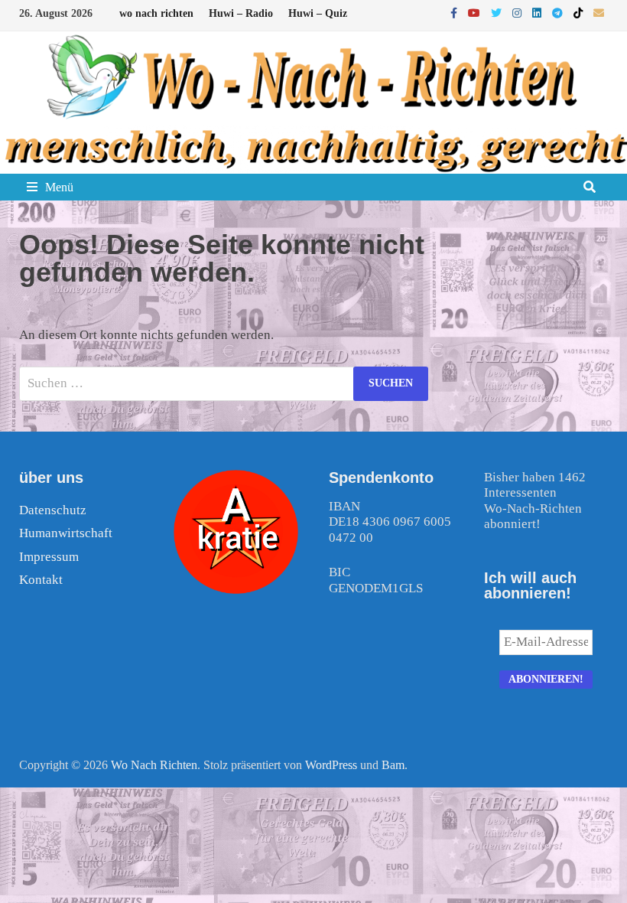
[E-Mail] (599, 12)
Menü (59, 187)
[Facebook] (455, 12)
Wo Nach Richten (154, 764)
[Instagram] (518, 12)
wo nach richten (156, 13)
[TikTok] (580, 12)
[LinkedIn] (538, 12)
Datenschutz (52, 510)
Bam (393, 764)
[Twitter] (497, 12)
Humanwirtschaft (65, 533)
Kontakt (41, 579)
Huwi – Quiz (317, 13)
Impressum (49, 556)
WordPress (331, 764)
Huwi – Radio (241, 13)
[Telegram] (559, 12)
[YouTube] (475, 12)
